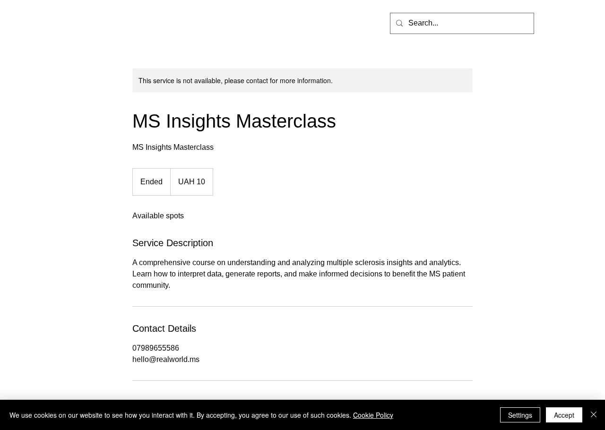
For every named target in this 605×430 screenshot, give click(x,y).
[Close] (593, 414)
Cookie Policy (373, 415)
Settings (520, 415)
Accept (564, 415)
